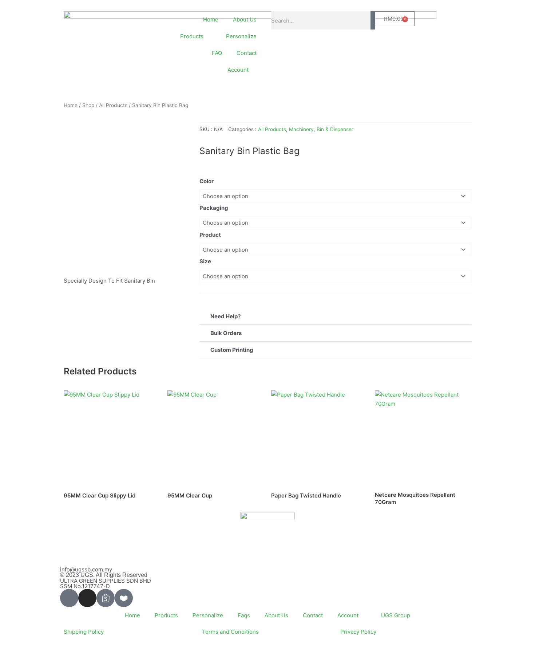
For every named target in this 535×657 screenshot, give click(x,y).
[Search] (372, 20)
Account (238, 69)
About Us (245, 19)
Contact (247, 53)
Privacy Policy (358, 631)
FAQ (217, 53)
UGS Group (395, 615)
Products (166, 615)
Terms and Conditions (230, 631)
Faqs (244, 615)
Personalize (241, 36)
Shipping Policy (84, 631)
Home (210, 19)
